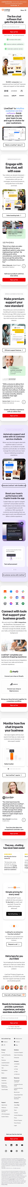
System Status (5, 1116)
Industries (3, 1080)
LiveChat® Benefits (5, 1055)
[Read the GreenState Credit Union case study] (24, 820)
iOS (4, 1045)
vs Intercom (17, 1074)
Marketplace (4, 1070)
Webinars (3, 1107)
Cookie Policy (12, 1179)
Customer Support (18, 1052)
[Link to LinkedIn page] (11, 1145)
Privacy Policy (4, 1184)
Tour (2, 1057)
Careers (16, 1112)
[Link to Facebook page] (17, 1145)
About (16, 1105)
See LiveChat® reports (13, 775)
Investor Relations (18, 1115)
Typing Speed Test (18, 1094)
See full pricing (13, 914)
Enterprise (16, 1057)
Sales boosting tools (12, 215)
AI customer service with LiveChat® (14, 575)
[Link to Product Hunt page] (11, 1151)
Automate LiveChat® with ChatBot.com (14, 485)
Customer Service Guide (18, 1085)
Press (15, 1117)
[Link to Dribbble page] (17, 1151)
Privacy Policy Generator (17, 1098)
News (2, 1073)
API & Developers (5, 1114)
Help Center (4, 1105)
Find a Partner (17, 1123)
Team (15, 1110)
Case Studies (4, 1089)
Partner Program (18, 1120)
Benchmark (17, 1092)
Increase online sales (15, 39)
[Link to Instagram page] (6, 1151)
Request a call (13, 944)
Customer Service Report (18, 1089)
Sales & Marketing (18, 1055)
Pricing (3, 1052)
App (2, 1067)
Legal (15, 1125)
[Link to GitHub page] (22, 1151)
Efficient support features (13, 350)
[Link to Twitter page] (6, 1145)
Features (3, 1060)
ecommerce (20, 1159)
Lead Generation (5, 1062)
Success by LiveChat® (16, 1081)
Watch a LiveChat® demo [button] (13, 145)
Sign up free (14, 32)
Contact (16, 1107)
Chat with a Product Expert (12, 995)
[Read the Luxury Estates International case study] (24, 402)
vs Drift (15, 1066)
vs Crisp (16, 1069)
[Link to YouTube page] (22, 1145)
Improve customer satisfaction (14, 44)
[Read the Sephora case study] (24, 266)
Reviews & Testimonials (4, 1086)
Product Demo (4, 1065)
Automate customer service (15, 49)
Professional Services (4, 1110)
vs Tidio (16, 1071)
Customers (4, 1083)
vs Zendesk (16, 1064)
